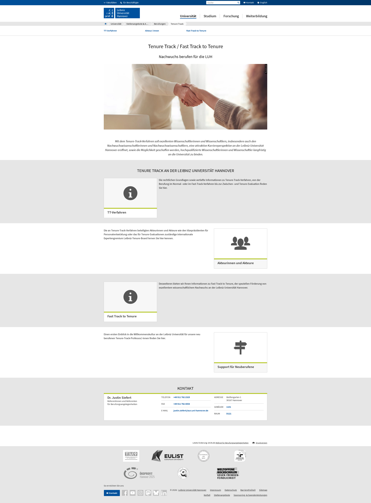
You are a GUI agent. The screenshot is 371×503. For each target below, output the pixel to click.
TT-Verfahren (110, 30)
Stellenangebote (222, 495)
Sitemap (263, 489)
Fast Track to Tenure (196, 30)
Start (238, 2)
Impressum (215, 489)
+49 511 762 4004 (181, 403)
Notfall (207, 495)
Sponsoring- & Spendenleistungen (250, 495)
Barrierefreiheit (247, 489)
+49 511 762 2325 (181, 397)
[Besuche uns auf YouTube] (133, 492)
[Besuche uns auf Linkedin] (164, 492)
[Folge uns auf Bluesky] (156, 492)
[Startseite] (104, 24)
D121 (228, 413)
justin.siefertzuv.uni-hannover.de (190, 410)
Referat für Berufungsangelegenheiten (232, 443)
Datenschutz (231, 489)
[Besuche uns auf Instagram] (140, 492)
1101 (228, 406)
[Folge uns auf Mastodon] (148, 492)
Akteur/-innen (152, 30)
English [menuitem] (263, 2)
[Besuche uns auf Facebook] (125, 492)
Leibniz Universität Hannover (192, 489)
